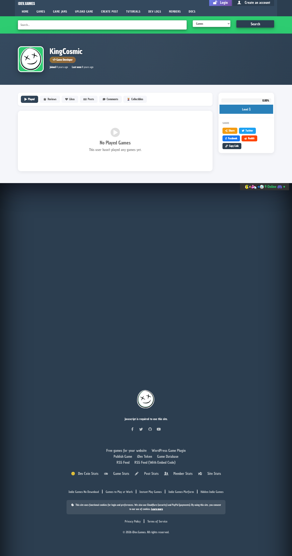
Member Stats (181, 473)
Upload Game (84, 12)
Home (25, 12)
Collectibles (137, 99)
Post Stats (150, 473)
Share (232, 130)
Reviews (52, 99)
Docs (192, 12)
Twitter (249, 130)
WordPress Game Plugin (169, 450)
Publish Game (123, 456)
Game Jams (60, 12)
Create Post (109, 12)
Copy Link (234, 146)
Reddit (251, 138)
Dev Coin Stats (86, 473)
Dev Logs (154, 12)
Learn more (157, 509)
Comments (112, 99)
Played (31, 99)
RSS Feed (124, 462)
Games (41, 12)
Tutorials (133, 12)
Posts (91, 99)
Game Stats (120, 473)
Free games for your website (127, 450)
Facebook (232, 138)
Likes (72, 99)
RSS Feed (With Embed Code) (154, 462)
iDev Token (145, 456)
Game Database (167, 456)
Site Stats (213, 473)
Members (175, 12)
